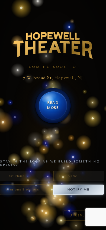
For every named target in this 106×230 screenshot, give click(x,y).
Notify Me (78, 189)
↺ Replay (80, 215)
